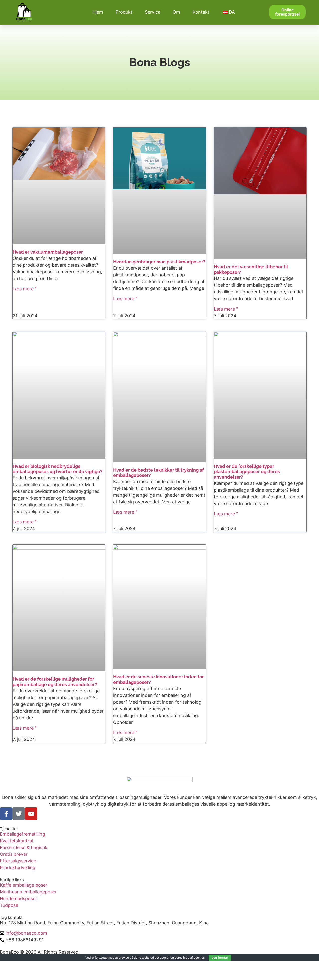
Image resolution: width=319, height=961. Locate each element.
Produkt (124, 12)
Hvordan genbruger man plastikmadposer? (159, 261)
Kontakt (201, 12)
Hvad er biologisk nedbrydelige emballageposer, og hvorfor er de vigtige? (57, 469)
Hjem (97, 12)
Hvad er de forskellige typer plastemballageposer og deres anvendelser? (247, 472)
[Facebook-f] (6, 813)
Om (176, 12)
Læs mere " (25, 288)
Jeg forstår (220, 957)
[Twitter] (18, 813)
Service (152, 12)
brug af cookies (194, 957)
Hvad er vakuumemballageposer (48, 252)
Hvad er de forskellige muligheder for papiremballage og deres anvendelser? (55, 681)
